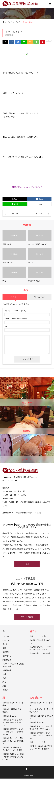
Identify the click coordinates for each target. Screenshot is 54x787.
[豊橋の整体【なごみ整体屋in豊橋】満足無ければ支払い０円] (21, 3)
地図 (4, 686)
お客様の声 (7, 670)
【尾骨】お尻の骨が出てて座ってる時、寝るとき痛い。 (41, 747)
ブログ (5, 690)
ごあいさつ (7, 636)
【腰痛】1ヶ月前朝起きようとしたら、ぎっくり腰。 (13, 748)
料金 (4, 682)
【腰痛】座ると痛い (10, 716)
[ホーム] (3, 22)
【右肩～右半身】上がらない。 (40, 641)
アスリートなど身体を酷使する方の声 (13, 665)
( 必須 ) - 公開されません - (16, 318)
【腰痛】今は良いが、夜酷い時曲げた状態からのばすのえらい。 (13, 756)
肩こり (5, 644)
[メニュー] (50, 4)
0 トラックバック (39, 297)
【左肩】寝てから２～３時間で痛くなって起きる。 (40, 648)
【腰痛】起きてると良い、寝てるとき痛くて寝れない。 (13, 722)
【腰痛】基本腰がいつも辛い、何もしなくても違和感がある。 (13, 731)
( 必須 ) (15, 311)
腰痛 (4, 648)
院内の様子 (7, 660)
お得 (4, 674)
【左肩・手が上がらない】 (40, 653)
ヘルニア (6, 640)
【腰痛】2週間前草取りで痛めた (13, 710)
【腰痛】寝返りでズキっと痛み (13, 704)
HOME (4, 631)
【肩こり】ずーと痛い (38, 636)
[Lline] (24, 42)
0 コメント (14, 297)
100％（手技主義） (27, 617)
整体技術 (6, 652)
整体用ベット (8, 656)
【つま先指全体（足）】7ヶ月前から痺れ (41, 710)
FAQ (4, 678)
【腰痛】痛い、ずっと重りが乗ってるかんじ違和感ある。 (13, 741)
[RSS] (26, 769)
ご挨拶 (27, 564)
